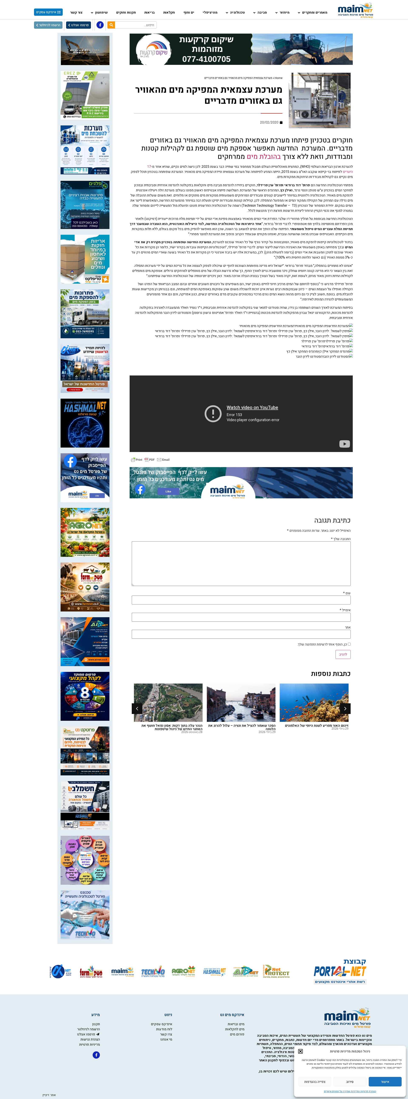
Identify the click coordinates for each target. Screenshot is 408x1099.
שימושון (101, 12)
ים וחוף (188, 12)
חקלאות (169, 12)
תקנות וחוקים (126, 12)
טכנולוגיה (237, 12)
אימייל (345, 610)
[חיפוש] (111, 24)
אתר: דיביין (49, 1095)
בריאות (149, 12)
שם (347, 593)
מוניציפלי (210, 12)
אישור (385, 1081)
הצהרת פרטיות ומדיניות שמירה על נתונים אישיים (350, 1091)
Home (278, 78)
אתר (348, 627)
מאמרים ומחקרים (314, 12)
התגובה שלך (341, 539)
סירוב (350, 1081)
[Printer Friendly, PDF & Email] (150, 459)
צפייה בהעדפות (314, 1081)
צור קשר (76, 12)
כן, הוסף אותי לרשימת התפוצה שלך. (322, 644)
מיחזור (284, 12)
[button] (300, 1051)
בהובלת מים (264, 157)
